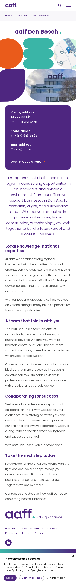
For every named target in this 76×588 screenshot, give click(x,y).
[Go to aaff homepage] (11, 5)
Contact (52, 528)
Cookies (40, 533)
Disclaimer (12, 533)
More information (56, 577)
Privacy (26, 533)
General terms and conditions (24, 528)
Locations (22, 15)
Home (8, 15)
